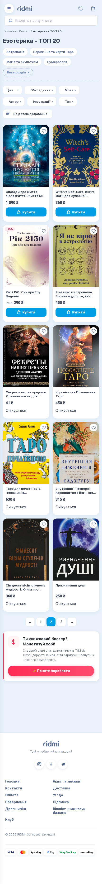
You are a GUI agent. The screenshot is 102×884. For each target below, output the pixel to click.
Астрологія (15, 52)
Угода (58, 795)
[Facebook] (51, 764)
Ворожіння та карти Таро (53, 52)
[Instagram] (39, 764)
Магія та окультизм (22, 62)
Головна (10, 31)
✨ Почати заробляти (51, 671)
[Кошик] (93, 8)
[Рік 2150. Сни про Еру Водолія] (26, 256)
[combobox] (51, 20)
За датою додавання (30, 114)
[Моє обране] (80, 8)
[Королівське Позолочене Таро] (76, 356)
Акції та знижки (66, 781)
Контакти (13, 788)
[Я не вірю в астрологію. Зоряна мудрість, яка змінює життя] (76, 256)
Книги (23, 31)
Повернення (16, 802)
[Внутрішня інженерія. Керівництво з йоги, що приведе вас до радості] (76, 453)
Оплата (12, 795)
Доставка (61, 788)
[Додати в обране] (43, 131)
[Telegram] (63, 764)
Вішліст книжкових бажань (69, 811)
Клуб (9, 820)
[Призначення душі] (76, 550)
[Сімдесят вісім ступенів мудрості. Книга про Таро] (26, 550)
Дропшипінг (16, 809)
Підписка (61, 802)
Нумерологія (57, 62)
